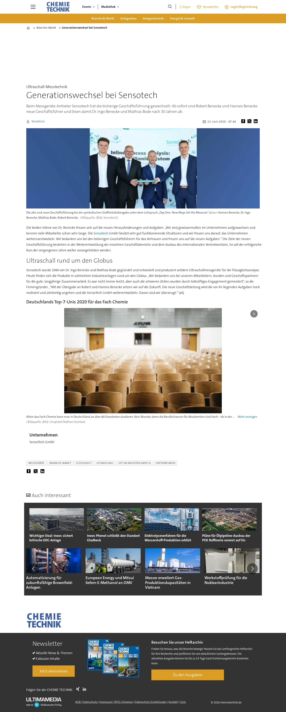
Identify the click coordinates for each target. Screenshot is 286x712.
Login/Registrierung (244, 7)
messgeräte (36, 463)
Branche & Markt (102, 18)
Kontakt (173, 702)
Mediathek (108, 7)
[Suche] (170, 7)
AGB (78, 702)
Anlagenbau (128, 18)
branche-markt (60, 463)
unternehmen (165, 463)
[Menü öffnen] (33, 7)
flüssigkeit (84, 463)
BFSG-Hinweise (123, 702)
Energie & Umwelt (182, 18)
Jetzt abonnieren (54, 671)
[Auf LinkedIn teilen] (256, 122)
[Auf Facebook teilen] (244, 122)
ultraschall (105, 463)
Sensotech (101, 233)
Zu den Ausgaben (187, 674)
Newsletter (211, 7)
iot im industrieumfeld (134, 463)
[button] (33, 568)
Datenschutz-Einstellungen (151, 702)
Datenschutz (90, 702)
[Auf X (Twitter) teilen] (250, 122)
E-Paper (185, 7)
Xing (79, 689)
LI (85, 689)
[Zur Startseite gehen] (58, 7)
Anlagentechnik (153, 18)
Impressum (106, 702)
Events (86, 7)
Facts (183, 702)
